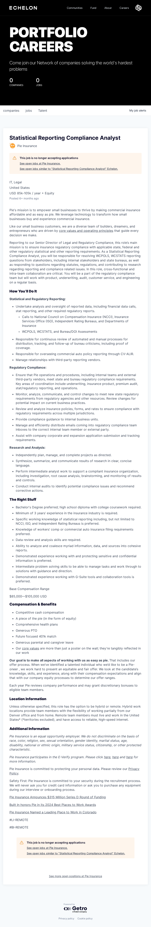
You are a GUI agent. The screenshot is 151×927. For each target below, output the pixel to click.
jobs (29, 110)
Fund (93, 7)
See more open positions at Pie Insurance (75, 876)
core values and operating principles (86, 231)
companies (11, 110)
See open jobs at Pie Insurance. (40, 163)
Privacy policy (66, 918)
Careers (124, 7)
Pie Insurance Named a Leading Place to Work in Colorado (53, 812)
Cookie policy (85, 918)
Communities (75, 7)
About (108, 7)
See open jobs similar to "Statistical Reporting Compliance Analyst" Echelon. (69, 168)
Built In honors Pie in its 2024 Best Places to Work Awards (52, 805)
